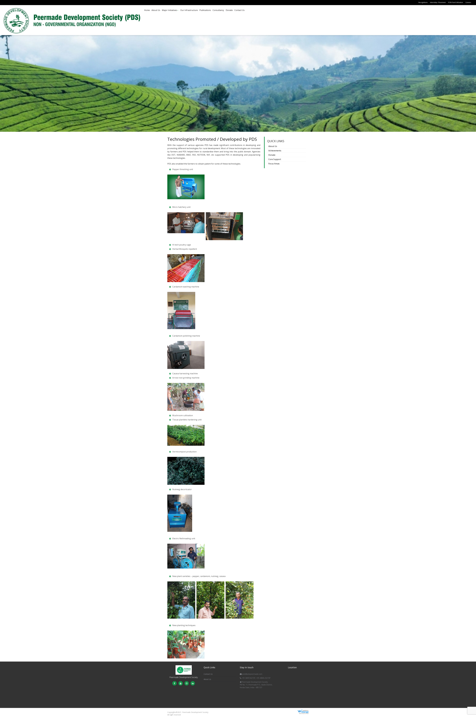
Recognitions (423, 2)
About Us (155, 10)
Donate (229, 10)
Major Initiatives (169, 10)
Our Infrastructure (189, 10)
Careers (468, 2)
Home (147, 10)
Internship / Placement (438, 2)
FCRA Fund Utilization (455, 2)
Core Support (274, 159)
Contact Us (239, 10)
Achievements (274, 150)
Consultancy (218, 10)
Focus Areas (274, 163)
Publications (205, 10)
